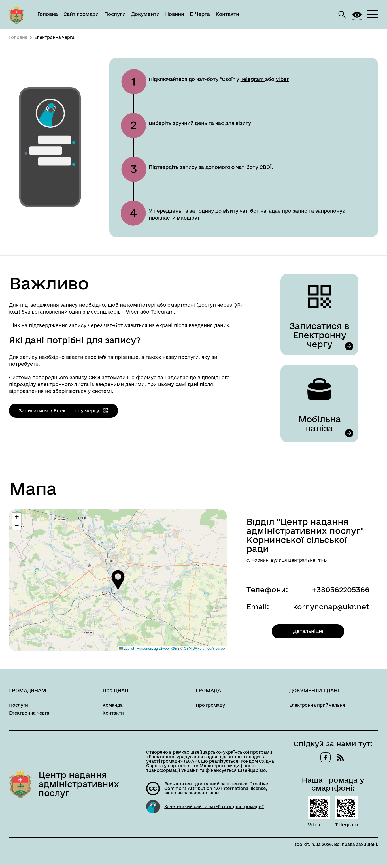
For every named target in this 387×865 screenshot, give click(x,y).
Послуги (115, 14)
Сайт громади (81, 14)
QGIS (175, 648)
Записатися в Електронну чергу (60, 410)
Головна (47, 14)
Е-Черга (200, 14)
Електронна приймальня (317, 705)
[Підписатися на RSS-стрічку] (340, 757)
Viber (282, 79)
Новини (174, 14)
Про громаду (210, 705)
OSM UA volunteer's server (204, 648)
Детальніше (308, 631)
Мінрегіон (144, 648)
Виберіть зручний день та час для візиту (200, 123)
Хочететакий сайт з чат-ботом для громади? (214, 806)
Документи (145, 14)
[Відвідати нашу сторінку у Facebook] (325, 757)
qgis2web (161, 648)
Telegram (253, 79)
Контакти (227, 14)
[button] (118, 580)
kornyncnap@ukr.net (331, 606)
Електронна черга (29, 713)
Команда (113, 705)
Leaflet (128, 648)
